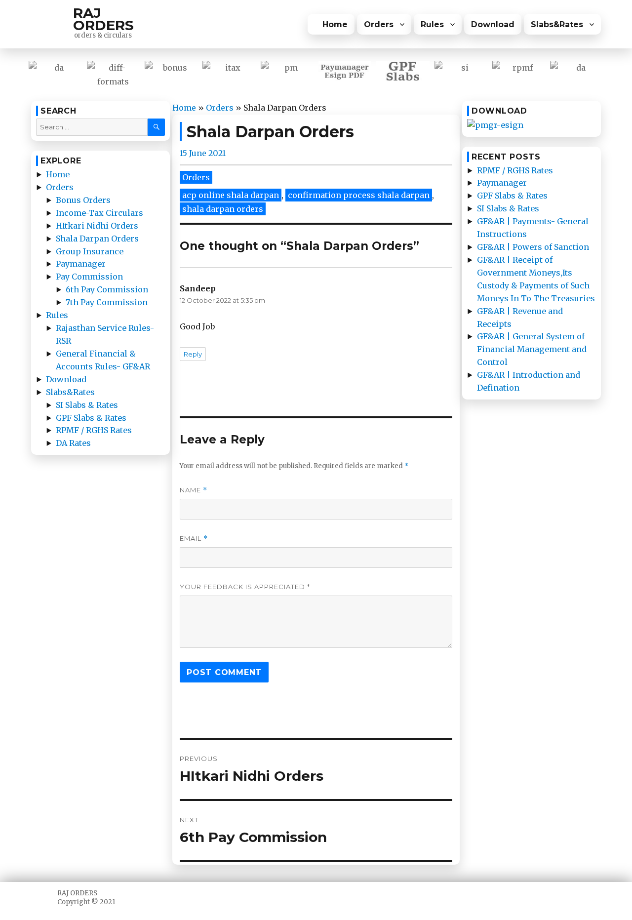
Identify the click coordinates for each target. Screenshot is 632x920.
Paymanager (81, 264)
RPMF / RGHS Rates (94, 430)
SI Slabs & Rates (87, 405)
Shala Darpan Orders (97, 238)
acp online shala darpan (230, 195)
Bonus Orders (83, 200)
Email (194, 538)
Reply (193, 354)
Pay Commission (89, 276)
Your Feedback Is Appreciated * (245, 587)
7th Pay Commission (107, 302)
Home (335, 24)
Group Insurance (89, 251)
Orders (379, 24)
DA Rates (73, 443)
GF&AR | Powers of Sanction (533, 247)
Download (492, 24)
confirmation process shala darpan (359, 195)
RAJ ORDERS (103, 19)
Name (193, 490)
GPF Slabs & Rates (91, 418)
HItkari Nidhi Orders (97, 226)
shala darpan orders (222, 209)
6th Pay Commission (107, 289)
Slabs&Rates (557, 24)
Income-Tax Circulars (99, 213)
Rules (432, 24)
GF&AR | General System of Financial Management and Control (532, 349)
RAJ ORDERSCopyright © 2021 (86, 897)
